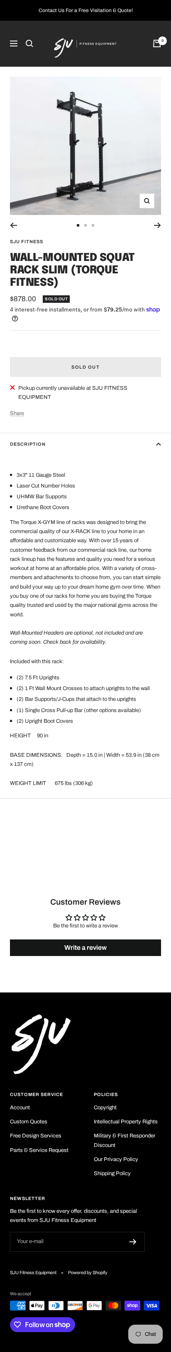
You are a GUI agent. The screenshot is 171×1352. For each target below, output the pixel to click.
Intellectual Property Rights (126, 1122)
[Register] (133, 1242)
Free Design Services (35, 1136)
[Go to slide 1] (78, 225)
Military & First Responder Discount (124, 1140)
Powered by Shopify (87, 1272)
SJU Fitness (26, 241)
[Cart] (157, 43)
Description (28, 444)
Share (17, 413)
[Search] (29, 43)
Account (20, 1108)
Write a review (85, 947)
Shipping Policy (112, 1173)
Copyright (105, 1108)
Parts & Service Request (39, 1150)
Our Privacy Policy (116, 1159)
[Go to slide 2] (85, 225)
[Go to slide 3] (93, 225)
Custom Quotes (28, 1122)
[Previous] (13, 225)
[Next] (157, 225)
